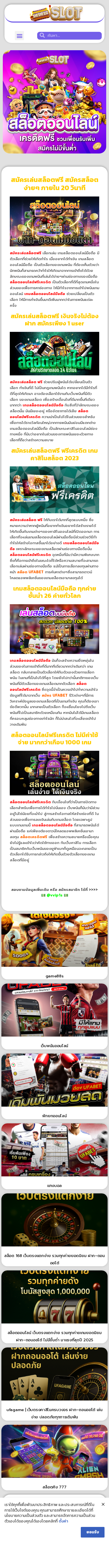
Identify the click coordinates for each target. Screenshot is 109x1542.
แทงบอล (54, 1186)
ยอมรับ (92, 1532)
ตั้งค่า (63, 1521)
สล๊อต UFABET (30, 572)
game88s (55, 976)
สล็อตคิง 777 (54, 1487)
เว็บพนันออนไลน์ (54, 1046)
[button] (19, 35)
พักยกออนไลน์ (54, 1116)
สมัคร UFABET (55, 695)
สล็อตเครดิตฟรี (33, 837)
